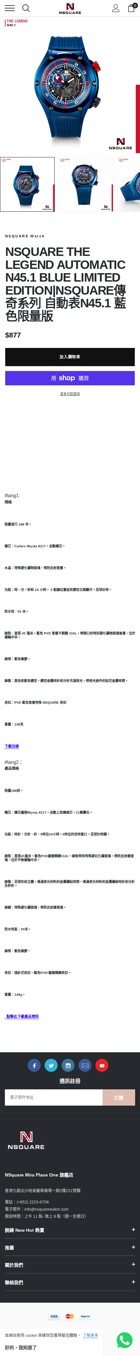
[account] (116, 8)
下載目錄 (12, 746)
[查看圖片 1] (27, 184)
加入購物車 (70, 357)
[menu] (10, 8)
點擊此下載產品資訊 (23, 1016)
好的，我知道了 (21, 1347)
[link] (34, 1065)
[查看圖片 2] (86, 184)
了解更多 (90, 1335)
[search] (26, 8)
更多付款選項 (70, 394)
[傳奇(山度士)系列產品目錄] (6, 1017)
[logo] (70, 8)
